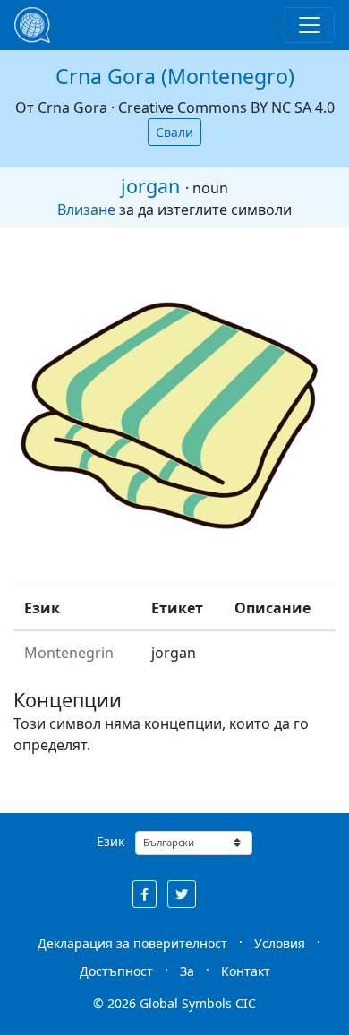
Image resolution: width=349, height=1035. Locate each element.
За (187, 970)
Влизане (86, 209)
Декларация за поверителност (132, 943)
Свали (174, 132)
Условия (279, 943)
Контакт (245, 970)
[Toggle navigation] (310, 25)
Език (110, 841)
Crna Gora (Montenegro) (174, 76)
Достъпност (116, 970)
